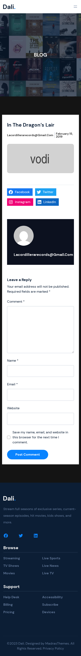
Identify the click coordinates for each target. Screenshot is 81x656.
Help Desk (11, 597)
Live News (50, 566)
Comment (16, 301)
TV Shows (11, 566)
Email (12, 384)
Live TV (48, 573)
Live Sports (51, 558)
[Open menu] (75, 6)
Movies (9, 573)
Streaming (11, 558)
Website (13, 408)
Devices (48, 612)
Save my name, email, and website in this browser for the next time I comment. (40, 437)
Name (12, 360)
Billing (8, 604)
